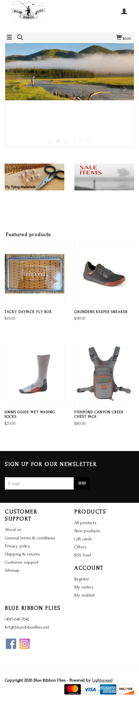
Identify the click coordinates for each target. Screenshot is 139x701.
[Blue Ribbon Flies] (37, 15)
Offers (80, 547)
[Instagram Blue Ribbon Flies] (24, 644)
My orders (83, 587)
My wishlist (84, 595)
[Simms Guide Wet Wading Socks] (34, 373)
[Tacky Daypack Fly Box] (34, 273)
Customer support (21, 562)
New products (87, 530)
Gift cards (83, 538)
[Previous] (14, 88)
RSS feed (82, 555)
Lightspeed (102, 680)
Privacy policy (17, 546)
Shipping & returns (22, 554)
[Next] (124, 88)
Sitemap (12, 570)
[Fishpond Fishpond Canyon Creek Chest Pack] (104, 373)
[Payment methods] (73, 688)
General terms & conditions (30, 537)
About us (13, 529)
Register (81, 579)
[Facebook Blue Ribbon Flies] (11, 644)
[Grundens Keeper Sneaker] (104, 273)
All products (85, 522)
